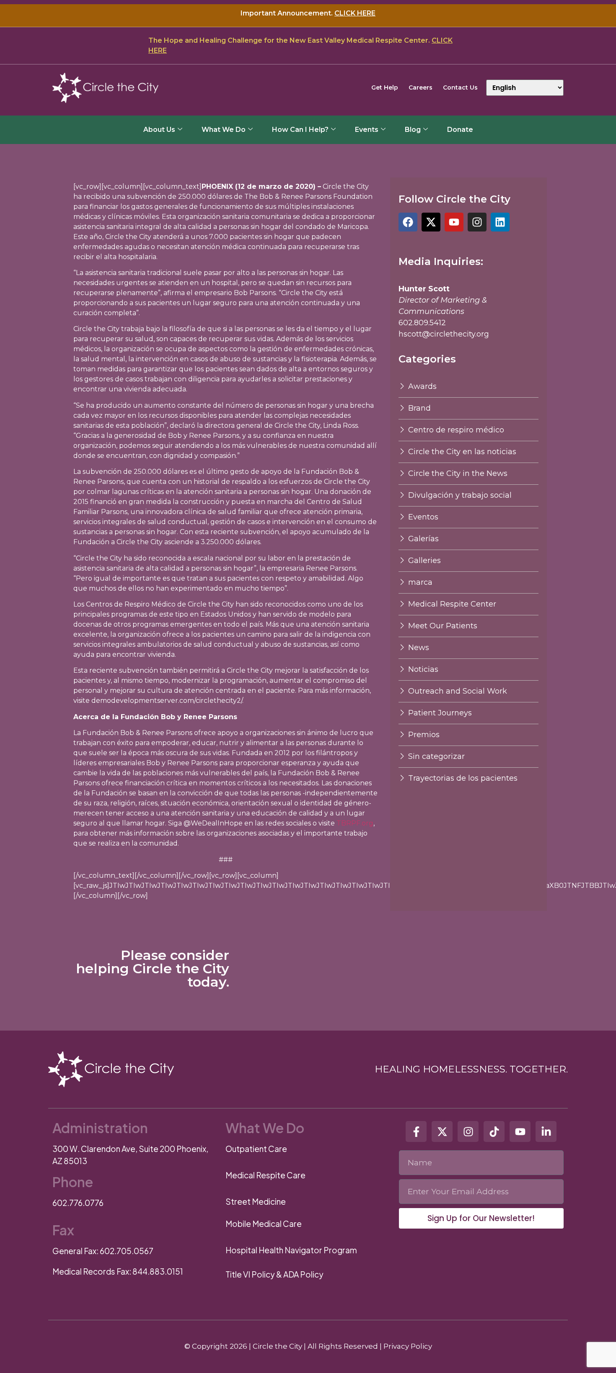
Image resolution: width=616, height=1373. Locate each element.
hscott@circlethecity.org (444, 334)
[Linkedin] (500, 222)
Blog (413, 130)
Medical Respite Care (265, 1175)
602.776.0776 (78, 1203)
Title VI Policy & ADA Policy (274, 1274)
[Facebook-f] (416, 1131)
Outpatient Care (256, 1149)
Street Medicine (255, 1201)
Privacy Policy (407, 1346)
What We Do (224, 130)
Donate (460, 130)
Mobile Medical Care (263, 1224)
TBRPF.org (354, 823)
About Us (159, 130)
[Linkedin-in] (546, 1131)
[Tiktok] (494, 1131)
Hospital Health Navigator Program (291, 1250)
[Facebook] (408, 222)
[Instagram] (477, 222)
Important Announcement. (308, 13)
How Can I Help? (300, 130)
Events (366, 130)
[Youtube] (454, 222)
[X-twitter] (431, 222)
